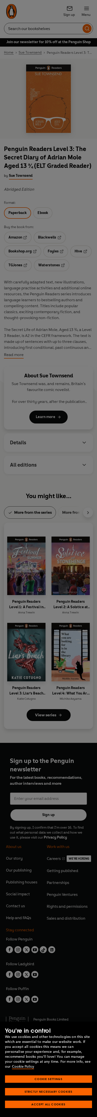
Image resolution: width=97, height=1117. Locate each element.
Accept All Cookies (48, 1104)
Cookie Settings (48, 1079)
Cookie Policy (23, 1066)
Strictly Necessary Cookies (49, 1091)
